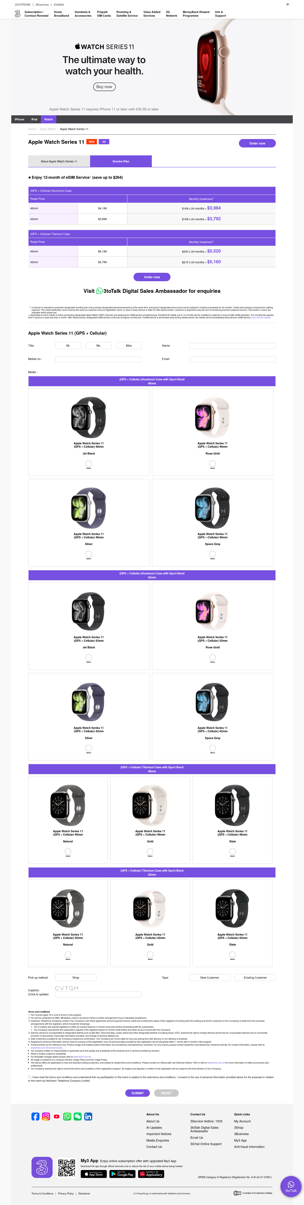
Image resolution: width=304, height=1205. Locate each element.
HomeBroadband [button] (61, 14)
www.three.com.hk (82, 1056)
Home (32, 129)
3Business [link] (42, 4)
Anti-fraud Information (249, 1146)
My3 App (240, 1140)
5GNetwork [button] (171, 14)
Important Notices (158, 1133)
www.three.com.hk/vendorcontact (46, 1047)
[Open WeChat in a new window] (78, 1117)
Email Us (196, 1137)
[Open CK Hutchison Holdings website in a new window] (253, 1193)
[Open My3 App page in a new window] (42, 1167)
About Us (152, 1121)
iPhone (19, 119)
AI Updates (154, 1127)
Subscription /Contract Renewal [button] (36, 14)
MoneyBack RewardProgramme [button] (196, 14)
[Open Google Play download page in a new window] (122, 1174)
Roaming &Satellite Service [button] (127, 14)
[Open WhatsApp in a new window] (67, 1117)
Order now (257, 143)
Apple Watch (48, 129)
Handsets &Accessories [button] (83, 14)
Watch (48, 119)
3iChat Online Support (206, 1143)
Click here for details (261, 317)
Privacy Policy (66, 1193)
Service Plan (121, 161)
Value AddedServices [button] (151, 14)
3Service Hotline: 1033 (206, 1121)
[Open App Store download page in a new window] (94, 1174)
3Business (241, 1133)
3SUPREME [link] (23, 4)
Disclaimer (84, 1193)
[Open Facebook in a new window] (35, 1117)
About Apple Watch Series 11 (59, 161)
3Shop (238, 1127)
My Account (242, 1121)
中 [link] (287, 4)
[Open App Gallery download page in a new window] (151, 1174)
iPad (34, 119)
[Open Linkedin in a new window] (88, 1117)
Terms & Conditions (42, 1193)
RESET (166, 1093)
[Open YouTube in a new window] (57, 1117)
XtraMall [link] (59, 4)
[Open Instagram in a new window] (46, 1117)
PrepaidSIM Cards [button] (104, 14)
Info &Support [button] (220, 14)
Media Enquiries (157, 1140)
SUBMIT (138, 1093)
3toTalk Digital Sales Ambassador (145, 290)
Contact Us (154, 1146)
